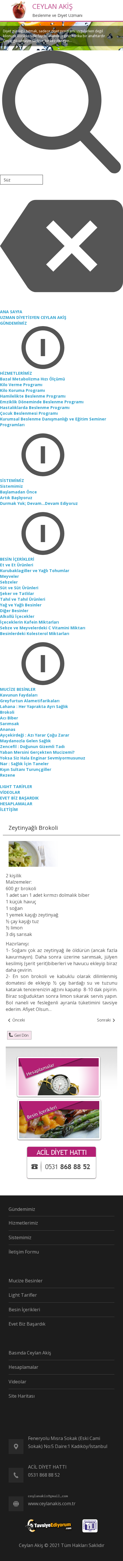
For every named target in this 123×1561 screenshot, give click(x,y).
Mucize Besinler (26, 1281)
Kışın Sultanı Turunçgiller (25, 769)
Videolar (17, 1381)
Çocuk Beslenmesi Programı (29, 413)
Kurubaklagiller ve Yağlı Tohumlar (34, 570)
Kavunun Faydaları (18, 695)
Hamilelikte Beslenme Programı (33, 396)
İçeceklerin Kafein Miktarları (29, 622)
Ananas (7, 729)
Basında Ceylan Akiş (30, 1353)
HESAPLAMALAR (16, 803)
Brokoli (7, 712)
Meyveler (9, 576)
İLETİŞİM (9, 809)
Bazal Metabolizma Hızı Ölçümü (32, 379)
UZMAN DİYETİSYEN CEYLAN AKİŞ (33, 317)
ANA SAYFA (11, 311)
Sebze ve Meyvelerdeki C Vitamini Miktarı (42, 627)
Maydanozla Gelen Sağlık (25, 740)
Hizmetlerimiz (23, 1223)
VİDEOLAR (10, 792)
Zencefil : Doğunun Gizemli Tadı (32, 746)
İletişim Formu (24, 1252)
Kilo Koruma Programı (22, 390)
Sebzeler (9, 582)
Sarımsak (9, 723)
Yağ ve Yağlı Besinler (20, 605)
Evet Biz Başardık (27, 1324)
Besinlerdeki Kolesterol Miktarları (34, 633)
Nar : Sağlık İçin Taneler (24, 763)
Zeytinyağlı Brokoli (33, 828)
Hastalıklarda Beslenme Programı (35, 407)
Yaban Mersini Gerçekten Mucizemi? (37, 752)
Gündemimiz (22, 1209)
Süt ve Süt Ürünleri (19, 587)
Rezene (7, 775)
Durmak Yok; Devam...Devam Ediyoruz (39, 503)
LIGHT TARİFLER (16, 786)
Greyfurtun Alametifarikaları (29, 700)
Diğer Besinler (14, 610)
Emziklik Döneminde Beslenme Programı (42, 401)
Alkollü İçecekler (17, 616)
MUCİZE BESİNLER (17, 689)
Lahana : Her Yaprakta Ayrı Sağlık (34, 706)
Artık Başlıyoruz (16, 497)
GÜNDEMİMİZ (13, 323)
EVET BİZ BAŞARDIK (19, 798)
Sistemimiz (11, 486)
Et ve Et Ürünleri (16, 565)
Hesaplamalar (23, 1367)
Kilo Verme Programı (21, 384)
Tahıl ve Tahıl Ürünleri (22, 599)
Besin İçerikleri (24, 1309)
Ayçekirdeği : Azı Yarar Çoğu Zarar (34, 735)
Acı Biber (9, 718)
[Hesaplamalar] (59, 1076)
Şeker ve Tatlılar (17, 593)
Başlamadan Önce (18, 492)
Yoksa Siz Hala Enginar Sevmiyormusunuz (42, 758)
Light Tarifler (23, 1295)
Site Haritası (22, 1396)
